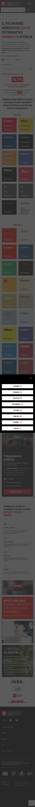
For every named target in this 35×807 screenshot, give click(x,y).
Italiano (16, 386)
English (16, 416)
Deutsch (16, 398)
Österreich (16, 404)
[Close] (30, 378)
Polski (16, 428)
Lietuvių (16, 410)
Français (16, 392)
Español (16, 422)
